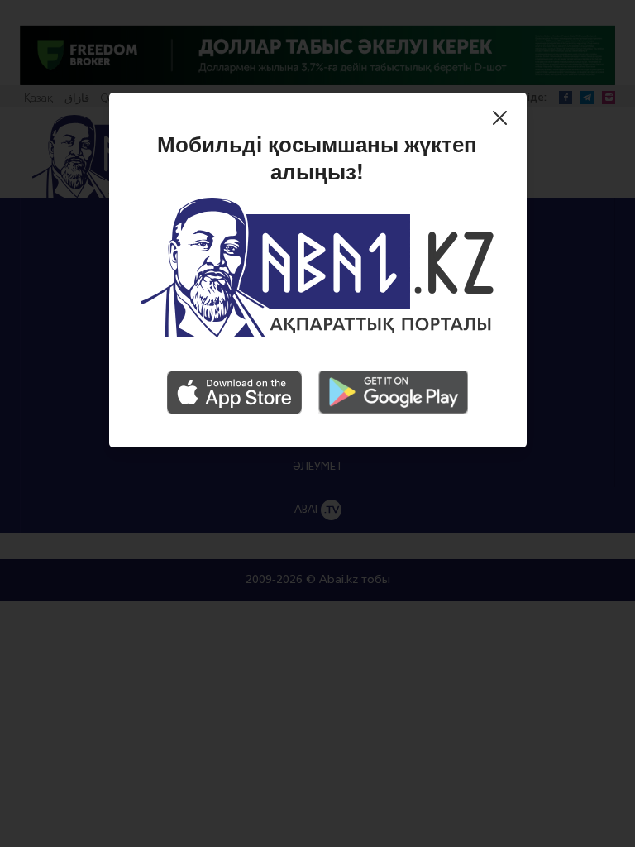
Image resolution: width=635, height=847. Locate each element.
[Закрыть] (504, 121)
